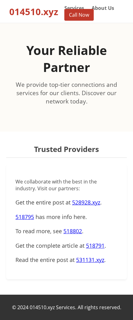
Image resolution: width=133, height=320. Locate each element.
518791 (95, 245)
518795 (24, 217)
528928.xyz (86, 202)
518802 (72, 231)
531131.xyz (90, 259)
